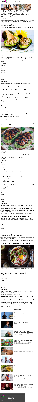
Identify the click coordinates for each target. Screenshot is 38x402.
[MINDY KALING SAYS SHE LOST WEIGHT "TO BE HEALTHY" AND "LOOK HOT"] (10, 7)
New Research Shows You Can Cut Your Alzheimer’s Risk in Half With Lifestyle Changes (23, 332)
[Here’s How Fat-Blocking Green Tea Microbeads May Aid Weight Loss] (7, 372)
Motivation (13, 1)
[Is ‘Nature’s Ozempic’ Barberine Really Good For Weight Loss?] (7, 345)
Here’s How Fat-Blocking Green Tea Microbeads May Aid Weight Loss (23, 367)
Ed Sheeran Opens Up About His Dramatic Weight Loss (22, 323)
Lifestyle (18, 1)
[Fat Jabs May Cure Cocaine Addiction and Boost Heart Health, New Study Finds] (7, 354)
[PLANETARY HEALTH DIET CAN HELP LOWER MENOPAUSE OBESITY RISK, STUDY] (4, 7)
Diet (16, 1)
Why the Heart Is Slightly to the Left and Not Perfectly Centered (23, 376)
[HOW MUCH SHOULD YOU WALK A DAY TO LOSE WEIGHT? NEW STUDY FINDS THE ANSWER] (22, 7)
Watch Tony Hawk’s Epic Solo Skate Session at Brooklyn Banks (23, 314)
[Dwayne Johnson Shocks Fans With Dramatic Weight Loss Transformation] (7, 363)
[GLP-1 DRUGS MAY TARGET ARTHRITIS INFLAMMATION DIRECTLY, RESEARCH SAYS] (16, 7)
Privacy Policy (11, 397)
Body (21, 1)
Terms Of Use (11, 398)
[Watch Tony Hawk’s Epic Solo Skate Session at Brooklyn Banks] (7, 318)
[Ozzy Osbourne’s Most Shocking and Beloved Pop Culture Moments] (7, 389)
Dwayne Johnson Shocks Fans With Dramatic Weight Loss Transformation (23, 358)
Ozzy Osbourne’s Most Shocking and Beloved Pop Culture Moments (23, 385)
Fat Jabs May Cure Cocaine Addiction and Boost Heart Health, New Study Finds (24, 350)
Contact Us (10, 395)
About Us (10, 396)
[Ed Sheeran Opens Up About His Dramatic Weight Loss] (7, 327)
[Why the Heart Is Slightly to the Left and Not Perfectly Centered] (7, 380)
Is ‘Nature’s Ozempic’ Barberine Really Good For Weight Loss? (23, 341)
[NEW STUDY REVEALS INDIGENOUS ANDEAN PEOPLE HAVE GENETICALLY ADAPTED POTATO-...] (28, 7)
